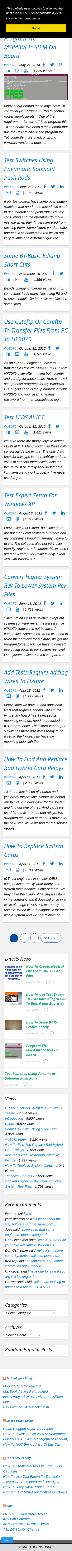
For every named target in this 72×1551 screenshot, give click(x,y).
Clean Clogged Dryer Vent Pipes (28, 1429)
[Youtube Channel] (26, 71)
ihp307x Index (15, 1139)
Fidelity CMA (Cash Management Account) (35, 1439)
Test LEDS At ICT (24, 417)
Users (9, 1124)
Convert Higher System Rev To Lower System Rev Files (35, 585)
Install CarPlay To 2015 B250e (26, 1524)
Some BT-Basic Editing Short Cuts (31, 1129)
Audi (9, 1506)
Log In (7, 1540)
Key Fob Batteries (17, 1519)
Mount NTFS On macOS (22, 1386)
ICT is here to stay (19, 1458)
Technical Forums (18, 1176)
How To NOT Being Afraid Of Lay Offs (32, 1444)
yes (28, 1214)
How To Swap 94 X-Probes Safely (41, 1024)
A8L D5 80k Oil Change (21, 1529)
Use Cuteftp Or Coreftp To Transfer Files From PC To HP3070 (36, 330)
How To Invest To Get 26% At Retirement (34, 1434)
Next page (51, 938)
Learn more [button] (32, 18)
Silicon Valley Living (20, 1421)
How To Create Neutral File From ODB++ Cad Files (45, 971)
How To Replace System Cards (29, 1166)
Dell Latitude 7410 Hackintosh (26, 1407)
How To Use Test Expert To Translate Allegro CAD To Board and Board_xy (46, 999)
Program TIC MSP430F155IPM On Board (30, 47)
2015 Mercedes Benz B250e (25, 1514)
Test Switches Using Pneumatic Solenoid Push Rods (29, 169)
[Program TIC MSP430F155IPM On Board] (36, 87)
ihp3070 (10, 65)
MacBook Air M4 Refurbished (25, 1391)
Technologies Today (20, 1378)
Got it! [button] (36, 28)
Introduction (14, 1118)
